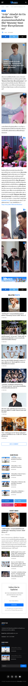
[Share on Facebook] (5, 36)
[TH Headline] (13, 2)
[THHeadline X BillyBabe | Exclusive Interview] (5, 493)
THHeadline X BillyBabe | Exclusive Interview (17, 491)
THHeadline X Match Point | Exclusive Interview (18, 474)
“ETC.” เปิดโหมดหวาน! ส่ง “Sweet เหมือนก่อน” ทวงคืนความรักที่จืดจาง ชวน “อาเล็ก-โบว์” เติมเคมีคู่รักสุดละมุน (14, 434)
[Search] (26, 2)
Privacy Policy (14, 610)
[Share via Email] (22, 36)
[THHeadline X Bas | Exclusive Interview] (5, 460)
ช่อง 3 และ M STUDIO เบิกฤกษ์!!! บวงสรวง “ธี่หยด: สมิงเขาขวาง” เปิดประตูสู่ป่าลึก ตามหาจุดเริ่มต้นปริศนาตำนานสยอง (13, 362)
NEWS (3, 11)
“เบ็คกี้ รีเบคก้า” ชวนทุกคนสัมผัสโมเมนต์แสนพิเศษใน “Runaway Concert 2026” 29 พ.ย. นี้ (13, 314)
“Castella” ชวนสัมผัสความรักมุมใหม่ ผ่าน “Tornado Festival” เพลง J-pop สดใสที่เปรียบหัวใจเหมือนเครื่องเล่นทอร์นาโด (13, 386)
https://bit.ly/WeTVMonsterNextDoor (11, 205)
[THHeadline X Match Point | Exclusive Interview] (5, 476)
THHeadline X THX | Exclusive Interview (16, 466)
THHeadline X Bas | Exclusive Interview (16, 458)
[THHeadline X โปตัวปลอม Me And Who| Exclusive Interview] (5, 484)
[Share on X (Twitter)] (14, 36)
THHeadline (19, 681)
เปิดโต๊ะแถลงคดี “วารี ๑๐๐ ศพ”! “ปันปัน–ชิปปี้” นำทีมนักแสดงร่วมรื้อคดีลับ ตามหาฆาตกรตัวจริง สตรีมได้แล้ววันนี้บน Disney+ (13, 338)
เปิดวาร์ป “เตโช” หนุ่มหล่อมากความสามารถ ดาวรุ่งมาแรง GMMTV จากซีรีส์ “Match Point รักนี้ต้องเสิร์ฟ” (13, 410)
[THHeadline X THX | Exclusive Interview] (5, 468)
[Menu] (2, 2)
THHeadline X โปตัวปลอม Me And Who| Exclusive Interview (18, 483)
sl (6, 32)
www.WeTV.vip (5, 200)
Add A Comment (14, 444)
